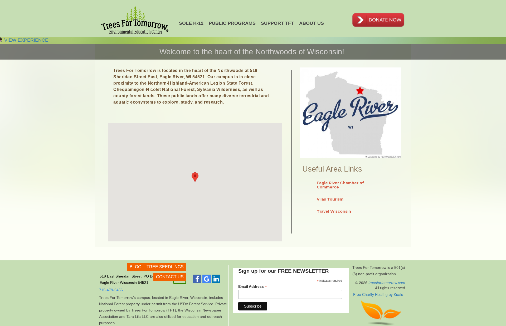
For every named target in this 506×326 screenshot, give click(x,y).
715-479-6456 (111, 290)
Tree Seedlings (165, 267)
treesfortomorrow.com (387, 282)
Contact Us (170, 277)
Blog (135, 267)
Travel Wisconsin (334, 211)
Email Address (252, 286)
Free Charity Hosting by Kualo (378, 294)
